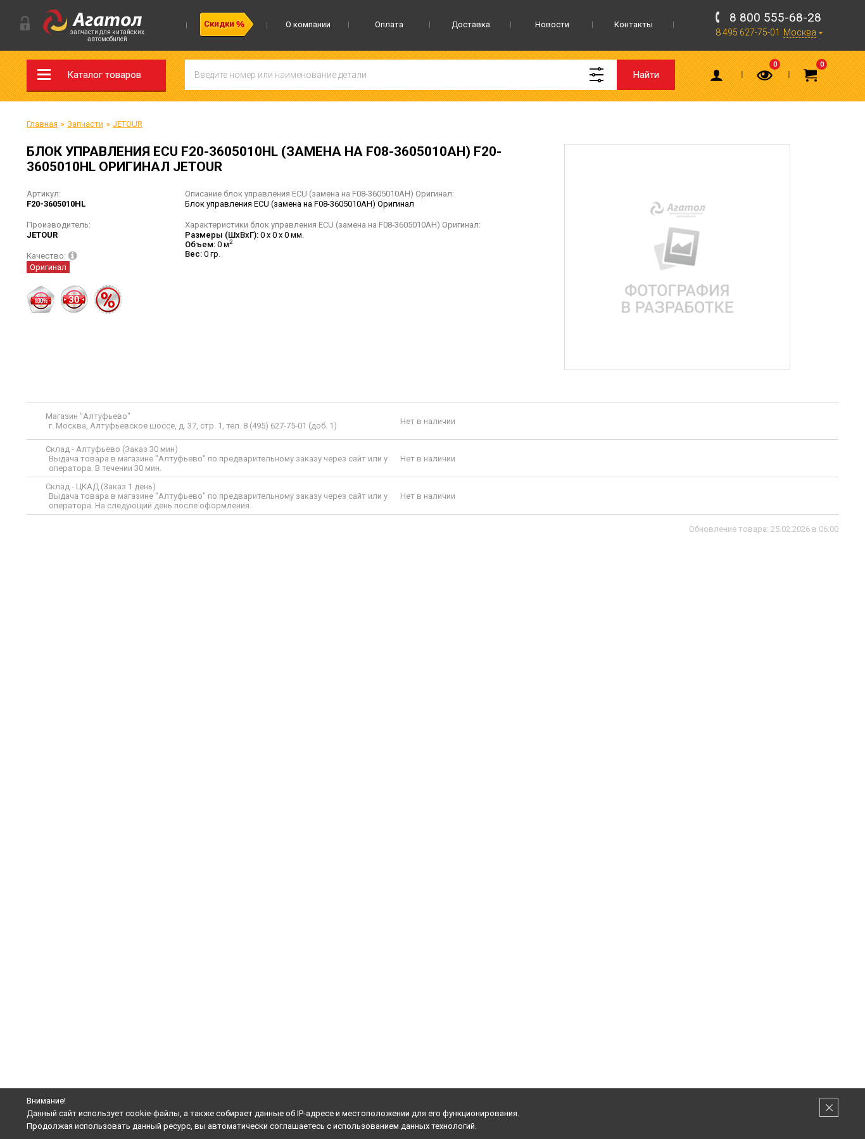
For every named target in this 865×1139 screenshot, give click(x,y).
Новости (552, 24)
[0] (765, 78)
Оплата (389, 24)
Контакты (633, 24)
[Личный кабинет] (718, 78)
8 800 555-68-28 (775, 17)
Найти (646, 74)
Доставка (470, 24)
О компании (308, 24)
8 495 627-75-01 (748, 32)
